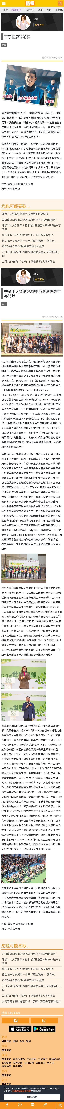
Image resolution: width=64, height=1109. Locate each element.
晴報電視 (16, 10)
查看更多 (39, 24)
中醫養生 (42, 1059)
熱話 (21, 1041)
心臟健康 (6, 1062)
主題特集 (29, 10)
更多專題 (17, 1066)
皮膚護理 (6, 1066)
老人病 (50, 1062)
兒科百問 (29, 1062)
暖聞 (28, 1041)
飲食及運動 (19, 1059)
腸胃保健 (17, 1062)
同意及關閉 (32, 1096)
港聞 (4, 44)
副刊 (48, 10)
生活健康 (31, 1059)
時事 (40, 10)
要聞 (15, 1041)
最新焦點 (6, 1041)
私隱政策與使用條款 (21, 1090)
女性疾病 (40, 1062)
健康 (5, 10)
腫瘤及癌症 (55, 1059)
